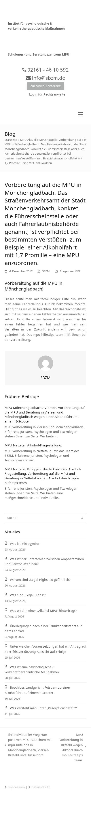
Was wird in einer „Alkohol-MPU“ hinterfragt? (43, 610)
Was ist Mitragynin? (24, 544)
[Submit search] (82, 518)
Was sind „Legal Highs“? (28, 595)
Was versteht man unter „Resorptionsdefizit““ (43, 708)
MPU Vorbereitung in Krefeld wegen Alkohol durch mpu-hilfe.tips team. (70, 747)
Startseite (11, 140)
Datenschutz (40, 787)
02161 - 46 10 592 (47, 69)
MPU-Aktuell (28, 140)
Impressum (16, 787)
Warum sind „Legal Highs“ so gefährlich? (40, 580)
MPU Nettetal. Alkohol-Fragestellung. (33, 445)
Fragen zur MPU (70, 271)
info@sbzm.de (48, 77)
